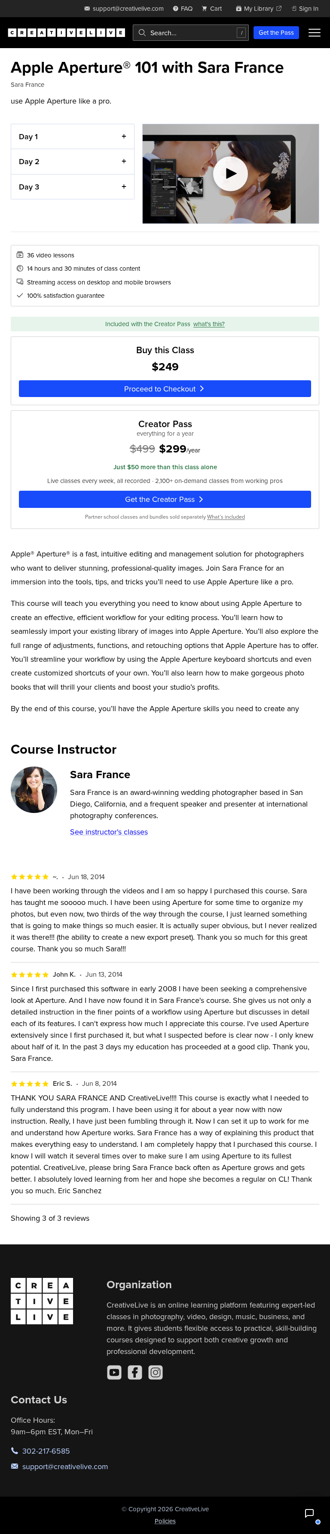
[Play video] (231, 173)
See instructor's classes (109, 831)
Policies (165, 1520)
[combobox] (190, 32)
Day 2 (29, 161)
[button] (309, 1513)
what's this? (209, 323)
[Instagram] (155, 1372)
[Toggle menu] (314, 32)
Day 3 (29, 186)
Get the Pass (276, 32)
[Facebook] (135, 1372)
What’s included (226, 516)
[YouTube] (114, 1372)
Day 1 (28, 136)
